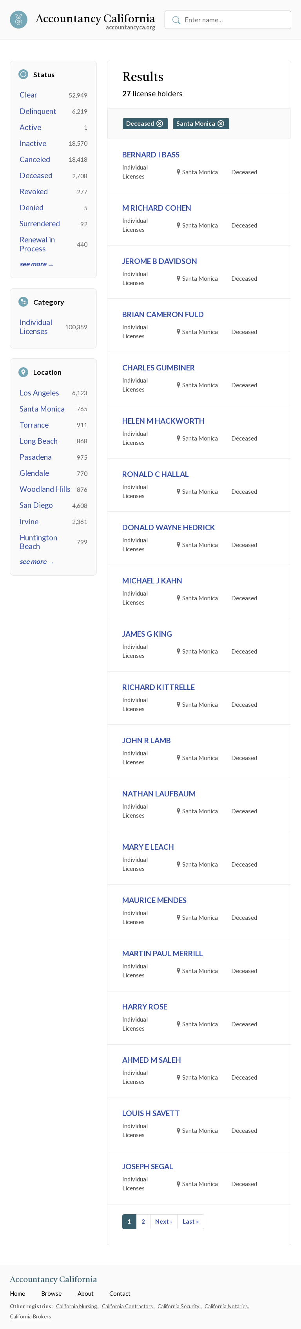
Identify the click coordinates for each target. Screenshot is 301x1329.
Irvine (29, 521)
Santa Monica (42, 408)
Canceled (35, 159)
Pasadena (36, 457)
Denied (32, 207)
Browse (51, 1293)
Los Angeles (39, 392)
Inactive (33, 143)
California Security (179, 1306)
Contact (120, 1293)
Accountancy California (95, 19)
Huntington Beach (38, 542)
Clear (28, 94)
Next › (163, 1221)
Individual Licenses (36, 326)
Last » (191, 1221)
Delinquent (38, 111)
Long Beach (39, 441)
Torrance (34, 425)
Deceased (36, 175)
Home (17, 1293)
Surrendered (40, 223)
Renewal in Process (37, 244)
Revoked (34, 191)
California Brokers (30, 1316)
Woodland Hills (45, 489)
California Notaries (227, 1306)
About (86, 1293)
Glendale (34, 473)
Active (30, 127)
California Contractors (128, 1306)
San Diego (36, 505)
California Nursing (77, 1306)
